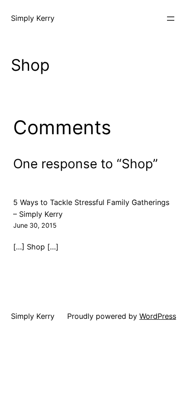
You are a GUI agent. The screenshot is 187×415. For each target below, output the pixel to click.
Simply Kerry (32, 18)
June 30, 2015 (35, 225)
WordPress (157, 316)
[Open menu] (170, 18)
